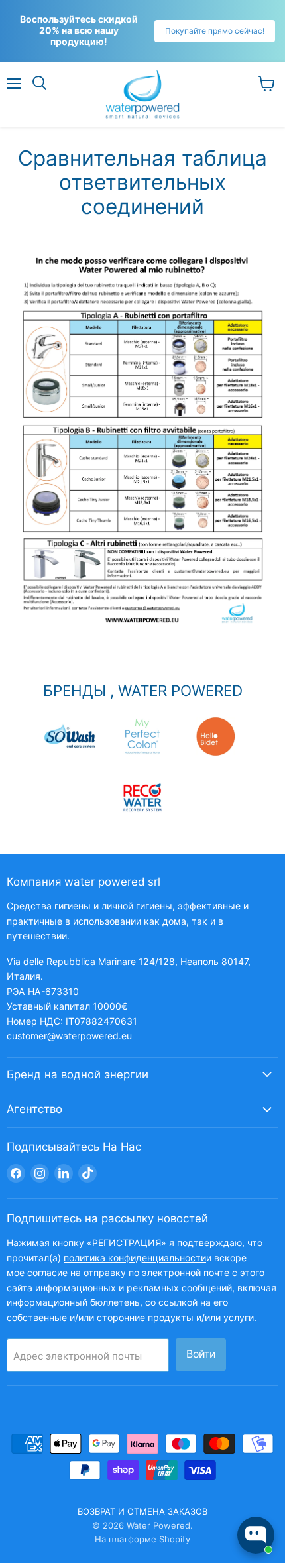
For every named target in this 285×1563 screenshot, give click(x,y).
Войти (200, 1354)
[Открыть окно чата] (255, 1535)
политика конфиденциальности (135, 1257)
